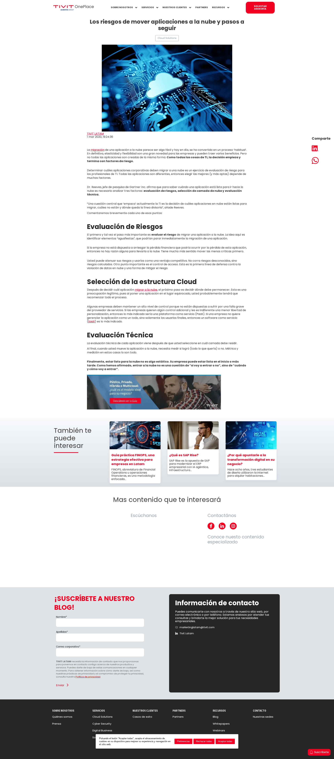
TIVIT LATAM (95, 134)
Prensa (56, 723)
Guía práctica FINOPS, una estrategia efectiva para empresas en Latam (132, 459)
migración (97, 150)
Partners (178, 717)
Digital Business (102, 730)
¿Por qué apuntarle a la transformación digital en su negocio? (251, 459)
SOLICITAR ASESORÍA (260, 7)
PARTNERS (201, 7)
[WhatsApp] (321, 161)
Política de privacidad (87, 676)
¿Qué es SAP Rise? (183, 455)
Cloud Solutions (167, 38)
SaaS (91, 321)
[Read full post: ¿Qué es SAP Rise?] (193, 448)
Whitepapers (221, 723)
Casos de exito (142, 717)
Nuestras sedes (263, 717)
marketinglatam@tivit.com (197, 627)
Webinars (219, 730)
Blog (215, 717)
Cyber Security (101, 723)
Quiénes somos (62, 717)
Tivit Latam (187, 633)
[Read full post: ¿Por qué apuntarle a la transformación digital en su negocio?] (251, 448)
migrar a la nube (146, 290)
